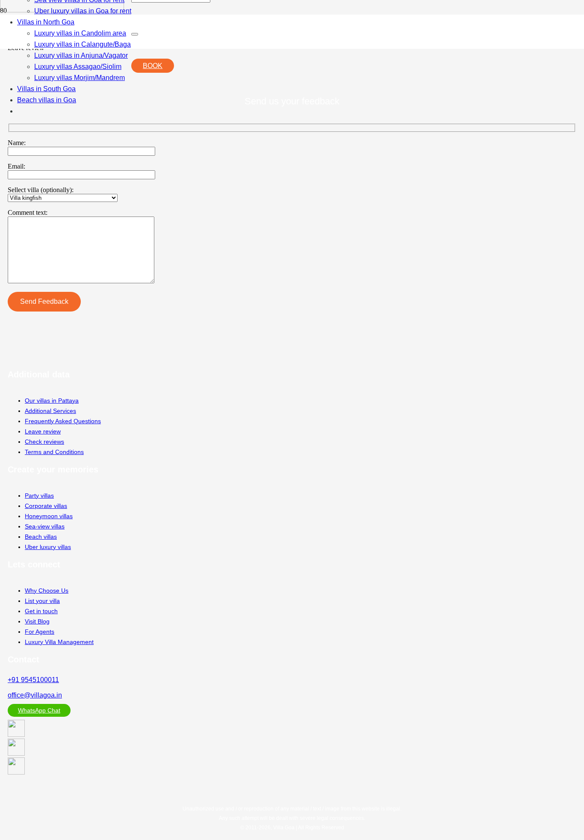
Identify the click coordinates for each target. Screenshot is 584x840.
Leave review (43, 431)
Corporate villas (46, 505)
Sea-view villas (45, 526)
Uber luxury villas (48, 546)
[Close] (134, 34)
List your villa (42, 600)
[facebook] (16, 772)
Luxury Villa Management (59, 641)
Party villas (39, 495)
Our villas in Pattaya (52, 400)
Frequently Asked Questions (63, 421)
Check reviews (44, 441)
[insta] (16, 753)
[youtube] (16, 734)
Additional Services (50, 410)
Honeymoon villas (49, 516)
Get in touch (41, 611)
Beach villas (41, 536)
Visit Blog (37, 621)
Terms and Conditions (54, 451)
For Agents (39, 631)
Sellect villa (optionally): (41, 189)
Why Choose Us (46, 590)
